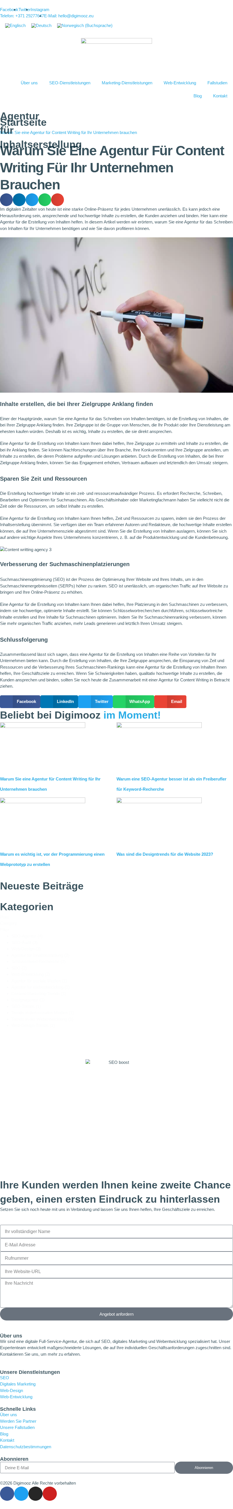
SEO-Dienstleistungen (69, 82)
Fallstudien (217, 82)
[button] (6, 199)
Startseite (23, 122)
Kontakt (220, 95)
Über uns (29, 82)
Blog (198, 95)
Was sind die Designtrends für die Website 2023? (164, 854)
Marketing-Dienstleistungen (127, 82)
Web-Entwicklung (180, 82)
